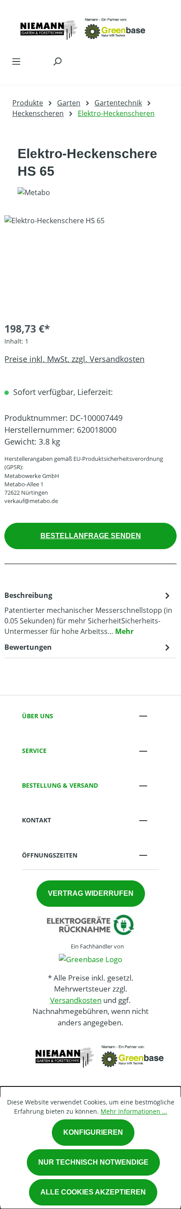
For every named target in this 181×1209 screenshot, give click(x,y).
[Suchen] (57, 61)
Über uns (37, 716)
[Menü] (16, 61)
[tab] (88, 613)
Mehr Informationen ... (134, 1111)
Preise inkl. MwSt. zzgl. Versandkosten (74, 359)
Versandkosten (75, 1000)
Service (34, 750)
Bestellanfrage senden (90, 535)
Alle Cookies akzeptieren (93, 1192)
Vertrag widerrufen (91, 893)
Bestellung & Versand (60, 785)
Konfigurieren (93, 1132)
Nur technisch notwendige (93, 1162)
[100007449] (90, 264)
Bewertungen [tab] (28, 647)
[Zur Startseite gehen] (81, 26)
